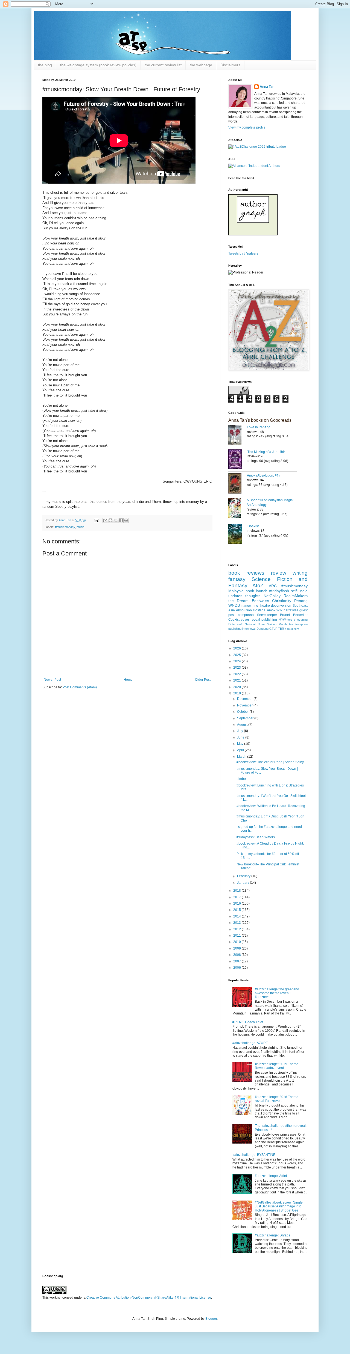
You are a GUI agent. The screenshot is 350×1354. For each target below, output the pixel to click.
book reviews (246, 573)
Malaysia (236, 591)
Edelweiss (260, 600)
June (241, 737)
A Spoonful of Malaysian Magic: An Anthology (270, 502)
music (80, 527)
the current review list (163, 65)
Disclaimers (230, 65)
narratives (291, 610)
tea (291, 624)
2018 (237, 891)
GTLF (273, 628)
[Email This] (105, 520)
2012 (237, 929)
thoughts (252, 596)
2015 (237, 910)
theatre (264, 606)
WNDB (234, 605)
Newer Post (52, 680)
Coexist (253, 525)
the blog (45, 65)
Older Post (203, 680)
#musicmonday (65, 527)
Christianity (281, 600)
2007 (237, 961)
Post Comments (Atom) (80, 687)
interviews (249, 628)
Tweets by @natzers (243, 253)
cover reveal (250, 620)
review (278, 573)
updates (235, 596)
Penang (301, 600)
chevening (301, 619)
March (242, 757)
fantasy (237, 579)
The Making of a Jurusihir (266, 451)
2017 (237, 897)
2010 (237, 942)
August (242, 724)
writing (300, 573)
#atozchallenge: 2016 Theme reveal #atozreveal (276, 1099)
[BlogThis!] (110, 520)
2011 (237, 935)
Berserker (300, 615)
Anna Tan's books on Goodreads (259, 420)
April (241, 750)
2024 (237, 661)
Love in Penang (258, 426)
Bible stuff (235, 624)
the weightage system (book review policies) (98, 65)
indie (303, 591)
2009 (237, 948)
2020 (237, 687)
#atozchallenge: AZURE (250, 1043)
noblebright (292, 628)
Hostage (259, 610)
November (245, 705)
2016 (237, 903)
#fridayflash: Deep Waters (256, 837)
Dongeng (262, 628)
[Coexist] (237, 534)
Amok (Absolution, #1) (263, 475)
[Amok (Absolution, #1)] (237, 484)
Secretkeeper (267, 615)
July (240, 731)
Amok (271, 610)
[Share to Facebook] (121, 520)
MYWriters (286, 619)
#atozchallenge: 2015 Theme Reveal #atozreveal (276, 1066)
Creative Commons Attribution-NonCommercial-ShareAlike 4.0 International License (148, 1297)
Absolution (244, 610)
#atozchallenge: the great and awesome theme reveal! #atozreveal (277, 993)
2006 (237, 968)
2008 (237, 955)
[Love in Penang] (237, 435)
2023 (237, 667)
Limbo (241, 779)
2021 (237, 680)
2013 (237, 923)
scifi (294, 591)
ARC (273, 586)
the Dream (238, 600)
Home (128, 680)
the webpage (201, 65)
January (243, 883)
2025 (237, 655)
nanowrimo (249, 606)
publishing (269, 620)
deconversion (281, 606)
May (240, 744)
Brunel (285, 615)
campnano (246, 615)
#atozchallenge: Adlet (271, 1176)
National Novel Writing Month (266, 624)
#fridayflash (279, 591)
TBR (281, 628)
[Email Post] (96, 520)
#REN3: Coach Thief (247, 1022)
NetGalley (272, 596)
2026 (237, 648)
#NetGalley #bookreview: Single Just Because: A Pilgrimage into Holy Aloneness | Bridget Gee (279, 1206)
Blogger (211, 1319)
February (244, 876)
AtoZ (258, 585)
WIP (279, 610)
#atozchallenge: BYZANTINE (253, 1155)
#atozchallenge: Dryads (272, 1235)
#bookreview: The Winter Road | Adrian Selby (270, 762)
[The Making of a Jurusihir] (237, 459)
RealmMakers (296, 596)
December (245, 699)
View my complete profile (247, 127)
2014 (237, 916)
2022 (237, 674)
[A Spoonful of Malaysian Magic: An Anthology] (237, 508)
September (245, 718)
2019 (237, 693)
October (243, 712)
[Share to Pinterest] (126, 520)
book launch (256, 591)
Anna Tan (267, 87)
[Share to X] (115, 520)
